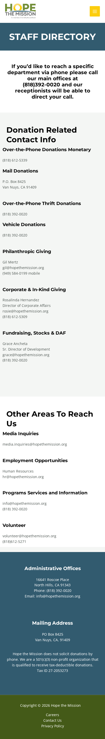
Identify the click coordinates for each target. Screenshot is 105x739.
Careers (52, 714)
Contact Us (52, 720)
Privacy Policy (52, 726)
